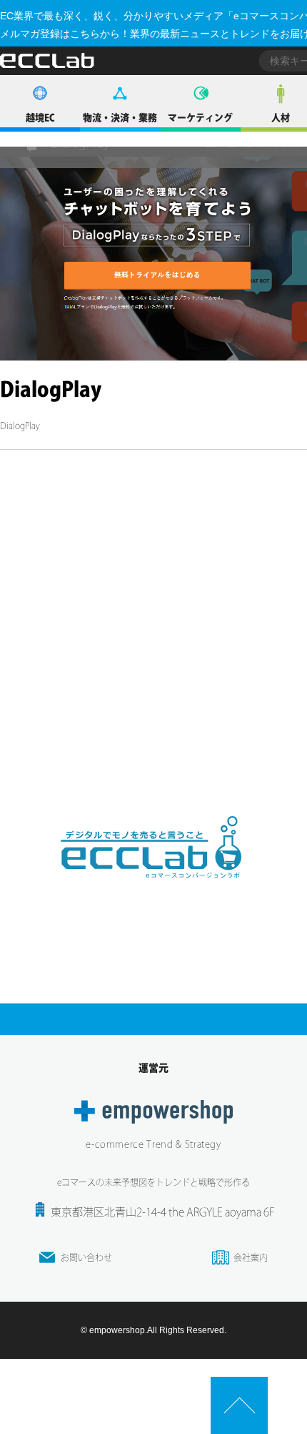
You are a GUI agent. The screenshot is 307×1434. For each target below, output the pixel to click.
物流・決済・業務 (120, 117)
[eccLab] (153, 889)
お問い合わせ (86, 1257)
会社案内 (250, 1257)
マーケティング (200, 117)
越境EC (40, 117)
